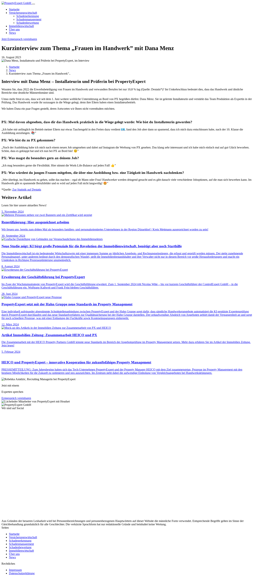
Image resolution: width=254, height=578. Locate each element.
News (12, 32)
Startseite (14, 9)
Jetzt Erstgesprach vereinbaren (19, 39)
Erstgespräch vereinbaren (16, 398)
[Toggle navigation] (33, 4)
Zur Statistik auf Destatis (26, 189)
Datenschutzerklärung (22, 573)
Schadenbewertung (27, 22)
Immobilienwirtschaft (21, 26)
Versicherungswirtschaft (23, 12)
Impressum (15, 570)
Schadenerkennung (27, 16)
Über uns (14, 29)
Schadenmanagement (28, 19)
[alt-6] (56, 517)
